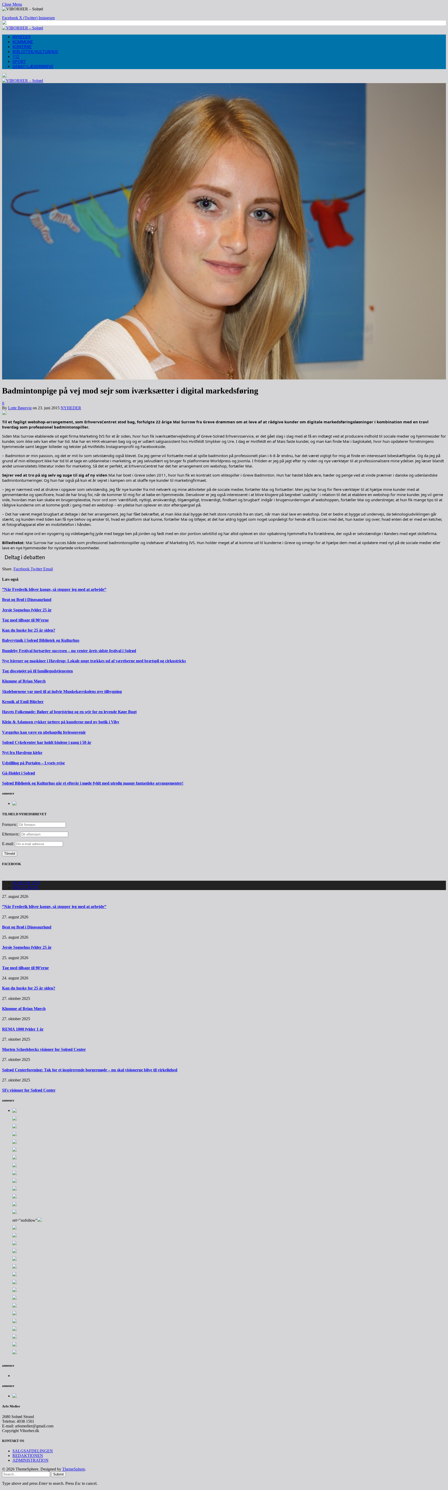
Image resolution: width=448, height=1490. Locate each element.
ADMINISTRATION (30, 1460)
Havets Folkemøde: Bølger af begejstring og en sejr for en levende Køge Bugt (69, 712)
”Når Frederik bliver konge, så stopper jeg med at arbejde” (54, 589)
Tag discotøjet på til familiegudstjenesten (37, 671)
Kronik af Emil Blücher (23, 701)
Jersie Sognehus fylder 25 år (27, 610)
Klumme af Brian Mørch (24, 681)
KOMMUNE (22, 41)
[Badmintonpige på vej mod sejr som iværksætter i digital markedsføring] (224, 378)
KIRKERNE (22, 46)
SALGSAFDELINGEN (32, 1451)
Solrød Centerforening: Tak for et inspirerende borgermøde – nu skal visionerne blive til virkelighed (89, 1070)
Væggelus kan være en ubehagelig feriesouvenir (44, 732)
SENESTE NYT (26, 883)
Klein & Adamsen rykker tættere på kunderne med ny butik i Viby (60, 722)
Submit (58, 1474)
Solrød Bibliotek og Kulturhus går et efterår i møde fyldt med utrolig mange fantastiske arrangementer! (92, 783)
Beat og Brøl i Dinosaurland (26, 599)
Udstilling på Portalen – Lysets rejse (33, 763)
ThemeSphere (73, 1469)
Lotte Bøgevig (20, 408)
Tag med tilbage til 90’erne (25, 620)
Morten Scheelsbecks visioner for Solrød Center (44, 1049)
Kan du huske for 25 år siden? (28, 630)
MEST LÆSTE (25, 887)
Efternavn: (10, 834)
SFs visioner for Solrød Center (28, 1090)
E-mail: (8, 843)
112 (15, 56)
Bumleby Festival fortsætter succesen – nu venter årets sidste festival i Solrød (69, 651)
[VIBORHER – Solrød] (22, 28)
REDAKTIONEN (27, 1455)
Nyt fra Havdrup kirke (22, 752)
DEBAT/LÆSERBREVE (32, 66)
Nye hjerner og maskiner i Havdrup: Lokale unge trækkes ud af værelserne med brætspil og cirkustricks (94, 661)
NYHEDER (21, 37)
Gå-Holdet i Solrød (18, 773)
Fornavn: (9, 824)
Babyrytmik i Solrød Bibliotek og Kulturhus (40, 640)
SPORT (19, 61)
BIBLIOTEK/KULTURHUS (35, 51)
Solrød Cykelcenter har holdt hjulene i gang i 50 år (46, 742)
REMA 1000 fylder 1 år (23, 1029)
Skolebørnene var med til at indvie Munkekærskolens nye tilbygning (62, 691)
